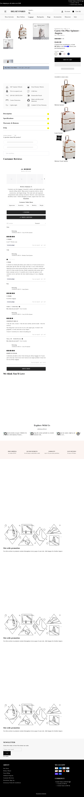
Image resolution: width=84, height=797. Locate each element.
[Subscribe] (7, 753)
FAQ (5, 128)
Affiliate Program (8, 775)
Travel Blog (6, 773)
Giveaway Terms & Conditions (12, 782)
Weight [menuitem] (41, 205)
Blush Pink (64, 53)
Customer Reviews (8, 778)
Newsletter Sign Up (8, 780)
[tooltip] (31, 186)
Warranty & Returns (11, 123)
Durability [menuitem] (21, 205)
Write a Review (29, 218)
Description (7, 114)
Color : (59, 51)
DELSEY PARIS (18, 11)
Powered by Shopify (41, 793)
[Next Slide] (44, 179)
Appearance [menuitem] (12, 205)
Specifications (8, 118)
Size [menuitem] (28, 205)
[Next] (78, 434)
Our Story (6, 768)
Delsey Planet (7, 770)
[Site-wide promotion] (33, 505)
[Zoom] (22, 31)
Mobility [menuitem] (34, 205)
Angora (56, 53)
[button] (11, 179)
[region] (26, 179)
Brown (60, 53)
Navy (68, 53)
